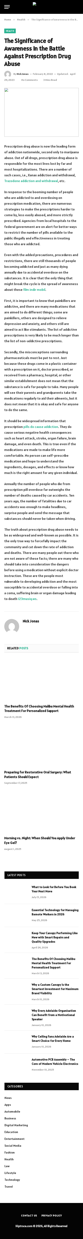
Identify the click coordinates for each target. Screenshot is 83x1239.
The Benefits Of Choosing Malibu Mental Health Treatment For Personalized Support (39, 708)
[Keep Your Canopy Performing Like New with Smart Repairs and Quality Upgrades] (16, 938)
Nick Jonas (23, 73)
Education (11, 1132)
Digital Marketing (16, 1125)
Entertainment (14, 1139)
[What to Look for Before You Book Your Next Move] (16, 892)
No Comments (29, 79)
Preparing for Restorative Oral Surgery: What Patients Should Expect (37, 774)
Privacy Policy (52, 1215)
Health (10, 30)
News (7, 1098)
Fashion (9, 1152)
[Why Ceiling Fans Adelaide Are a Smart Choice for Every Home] (16, 1042)
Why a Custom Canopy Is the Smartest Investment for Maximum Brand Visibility (55, 989)
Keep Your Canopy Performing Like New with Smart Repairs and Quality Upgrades (55, 937)
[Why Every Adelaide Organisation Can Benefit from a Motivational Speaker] (16, 1016)
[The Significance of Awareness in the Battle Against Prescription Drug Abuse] (41, 112)
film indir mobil (34, 289)
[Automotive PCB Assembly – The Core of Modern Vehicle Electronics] (16, 1065)
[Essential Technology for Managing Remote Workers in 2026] (16, 915)
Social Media (12, 1146)
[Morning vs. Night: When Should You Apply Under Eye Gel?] (41, 811)
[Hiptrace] (41, 7)
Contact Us (29, 1215)
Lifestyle (10, 1173)
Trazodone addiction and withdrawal (31, 181)
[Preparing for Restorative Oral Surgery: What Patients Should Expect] (41, 746)
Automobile (12, 1111)
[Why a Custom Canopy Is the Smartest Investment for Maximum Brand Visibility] (16, 990)
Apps (7, 1105)
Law (7, 1166)
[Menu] (7, 7)
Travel (8, 1186)
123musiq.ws (27, 599)
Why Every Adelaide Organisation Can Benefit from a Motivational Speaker (54, 1015)
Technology (12, 1180)
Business (10, 1118)
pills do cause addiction (40, 427)
